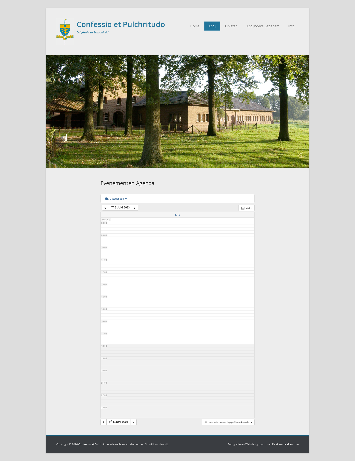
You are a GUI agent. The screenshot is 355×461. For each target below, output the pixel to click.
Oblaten (231, 26)
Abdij (212, 26)
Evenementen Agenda (127, 183)
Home (194, 26)
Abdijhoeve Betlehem (263, 26)
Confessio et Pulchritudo (121, 24)
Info (291, 26)
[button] (228, 422)
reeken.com (291, 444)
